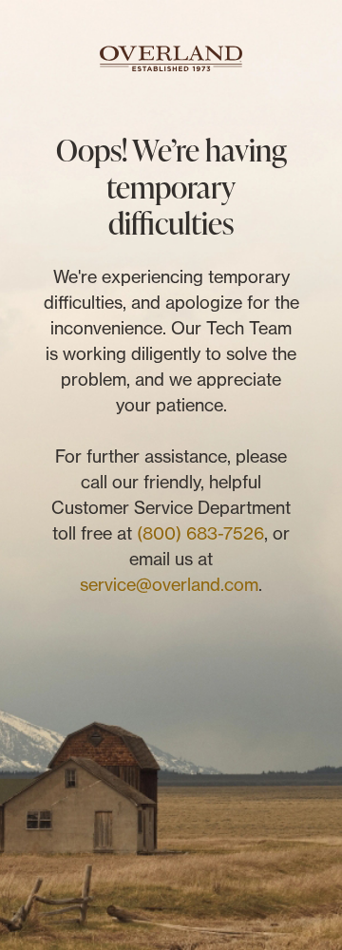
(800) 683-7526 (200, 533)
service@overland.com (169, 585)
